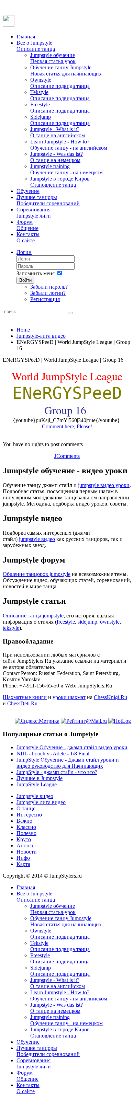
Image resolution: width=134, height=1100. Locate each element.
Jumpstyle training (66, 169)
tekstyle (11, 628)
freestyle (66, 622)
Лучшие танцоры (48, 200)
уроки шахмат (69, 697)
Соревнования (33, 213)
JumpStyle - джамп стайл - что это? (56, 772)
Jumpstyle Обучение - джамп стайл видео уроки (71, 747)
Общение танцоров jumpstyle (36, 574)
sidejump (87, 622)
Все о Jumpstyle (35, 46)
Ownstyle (60, 83)
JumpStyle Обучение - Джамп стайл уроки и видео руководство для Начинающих (67, 763)
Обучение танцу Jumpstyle (66, 71)
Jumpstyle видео (34, 796)
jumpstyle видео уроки (104, 485)
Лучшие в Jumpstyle (39, 778)
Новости (26, 852)
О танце (25, 808)
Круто (23, 839)
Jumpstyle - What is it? (57, 132)
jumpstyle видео (37, 539)
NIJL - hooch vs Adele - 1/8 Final (52, 753)
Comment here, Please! (67, 426)
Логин (24, 252)
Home (23, 330)
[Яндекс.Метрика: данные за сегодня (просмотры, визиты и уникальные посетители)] (37, 721)
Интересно (29, 815)
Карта (23, 864)
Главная (25, 36)
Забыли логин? (48, 293)
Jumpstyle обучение (53, 58)
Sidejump (60, 120)
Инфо (23, 858)
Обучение (28, 191)
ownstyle (110, 622)
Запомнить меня (35, 273)
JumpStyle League (36, 784)
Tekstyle (60, 95)
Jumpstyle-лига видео (41, 336)
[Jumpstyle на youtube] (8, 25)
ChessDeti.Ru (22, 703)
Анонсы (26, 845)
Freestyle (60, 108)
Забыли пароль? (49, 287)
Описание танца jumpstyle (33, 615)
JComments (67, 456)
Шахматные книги (25, 697)
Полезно (26, 833)
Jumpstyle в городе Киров (60, 182)
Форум (27, 225)
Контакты (28, 237)
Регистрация (45, 299)
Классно (26, 827)
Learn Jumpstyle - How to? (68, 145)
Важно (24, 821)
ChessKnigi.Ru (110, 697)
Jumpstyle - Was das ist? (56, 157)
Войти (25, 280)
